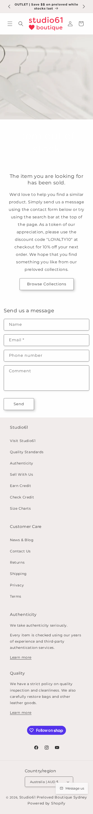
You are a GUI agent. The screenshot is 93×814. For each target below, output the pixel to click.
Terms (15, 596)
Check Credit (22, 497)
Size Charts (20, 508)
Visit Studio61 (22, 440)
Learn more (20, 657)
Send (19, 404)
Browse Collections (46, 284)
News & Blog (22, 540)
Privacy (17, 585)
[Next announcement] (83, 6)
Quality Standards (26, 452)
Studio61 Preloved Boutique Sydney (53, 797)
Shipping (18, 573)
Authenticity (21, 463)
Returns (17, 562)
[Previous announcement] (9, 6)
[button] (9, 23)
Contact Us (20, 551)
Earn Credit (20, 485)
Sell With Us (21, 474)
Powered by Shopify (46, 803)
